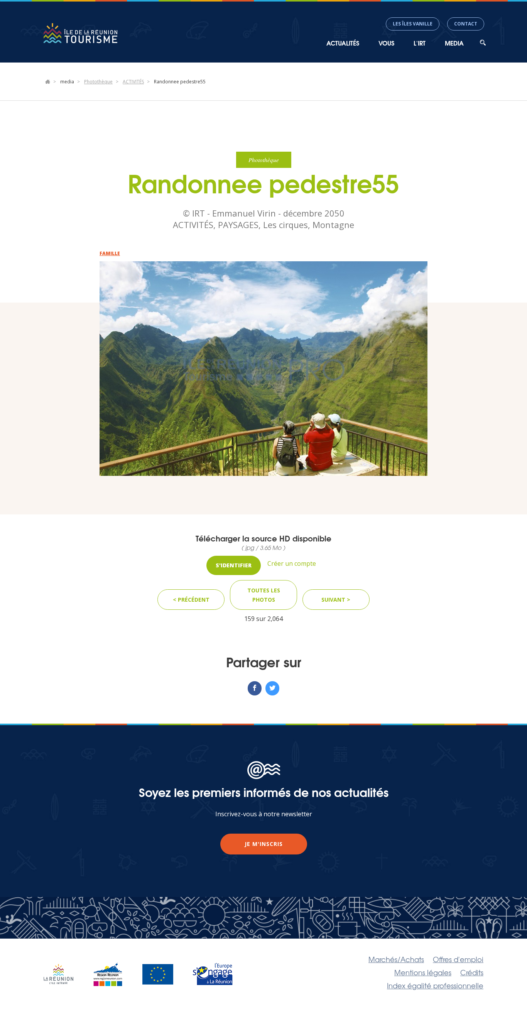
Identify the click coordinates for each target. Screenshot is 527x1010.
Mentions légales (422, 972)
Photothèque (98, 81)
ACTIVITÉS (133, 81)
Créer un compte (291, 563)
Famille (110, 253)
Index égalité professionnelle (435, 985)
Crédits (471, 972)
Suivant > (335, 599)
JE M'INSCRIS (264, 844)
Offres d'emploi (458, 959)
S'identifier (234, 565)
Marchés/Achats (396, 959)
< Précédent (191, 599)
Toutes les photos (263, 595)
